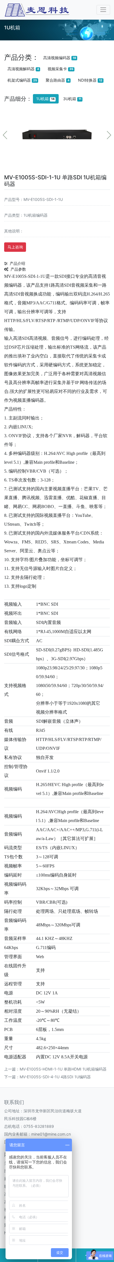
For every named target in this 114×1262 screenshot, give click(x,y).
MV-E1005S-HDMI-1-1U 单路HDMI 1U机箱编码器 (63, 1069)
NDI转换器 (90, 80)
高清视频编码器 (59, 57)
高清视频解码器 (23, 68)
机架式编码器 (22, 80)
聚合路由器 (57, 80)
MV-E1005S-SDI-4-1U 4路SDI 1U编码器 (55, 1076)
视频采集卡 (60, 68)
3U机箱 (72, 98)
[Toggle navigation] (103, 10)
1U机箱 (45, 98)
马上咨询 (15, 247)
